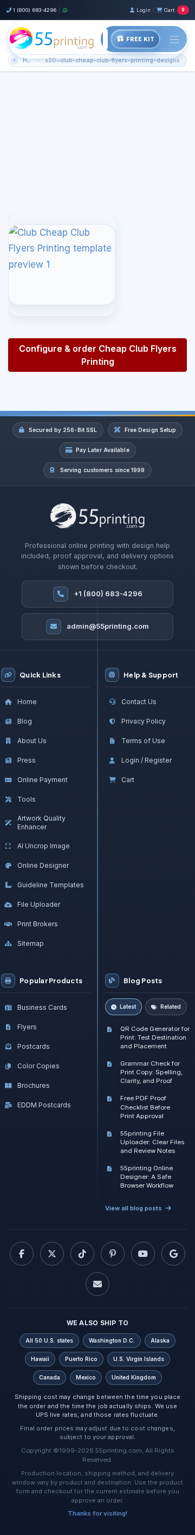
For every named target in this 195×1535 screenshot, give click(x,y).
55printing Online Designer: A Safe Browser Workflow (146, 1176)
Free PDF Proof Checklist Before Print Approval (145, 1106)
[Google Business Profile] (173, 1254)
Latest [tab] (128, 1006)
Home (29, 60)
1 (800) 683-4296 (34, 10)
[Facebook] (22, 1254)
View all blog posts (133, 1208)
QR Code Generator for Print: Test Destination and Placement (155, 1037)
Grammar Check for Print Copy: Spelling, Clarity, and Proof (151, 1072)
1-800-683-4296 (77, 188)
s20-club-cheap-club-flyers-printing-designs (112, 60)
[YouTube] (143, 1254)
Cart (174, 10)
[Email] (97, 1284)
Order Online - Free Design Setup (103, 150)
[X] (52, 1254)
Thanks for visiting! (97, 1513)
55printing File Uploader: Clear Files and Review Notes (152, 1142)
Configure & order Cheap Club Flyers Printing (98, 355)
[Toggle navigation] (174, 39)
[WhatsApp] (65, 10)
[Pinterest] (113, 1254)
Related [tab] (170, 1006)
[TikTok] (82, 1254)
